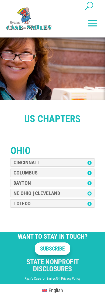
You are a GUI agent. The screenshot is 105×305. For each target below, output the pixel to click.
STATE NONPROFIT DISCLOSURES (52, 265)
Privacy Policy (70, 278)
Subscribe (52, 248)
